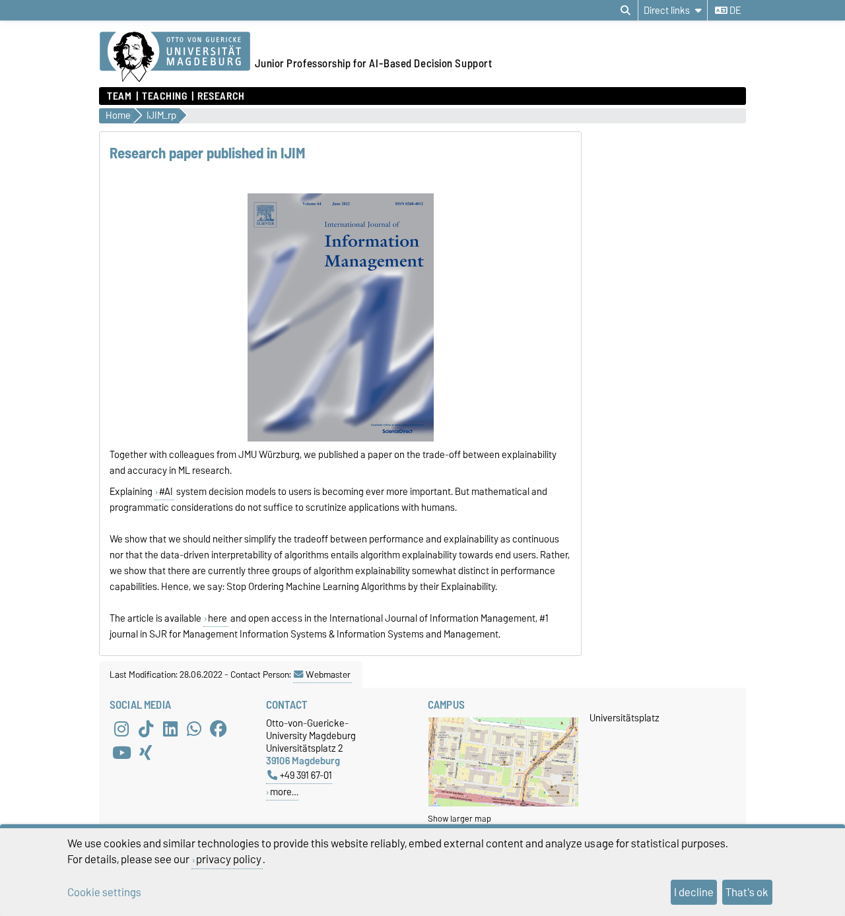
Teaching (164, 96)
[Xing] (146, 752)
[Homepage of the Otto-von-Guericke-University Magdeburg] (175, 57)
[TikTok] (146, 728)
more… (284, 791)
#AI (166, 492)
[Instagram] (121, 728)
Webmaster (328, 674)
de (734, 10)
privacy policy (228, 859)
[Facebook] (218, 728)
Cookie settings (104, 892)
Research (220, 96)
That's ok (747, 892)
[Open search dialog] (625, 10)
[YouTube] (121, 752)
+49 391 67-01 (306, 775)
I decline (694, 892)
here (217, 618)
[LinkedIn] (170, 728)
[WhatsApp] (194, 728)
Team (119, 96)
